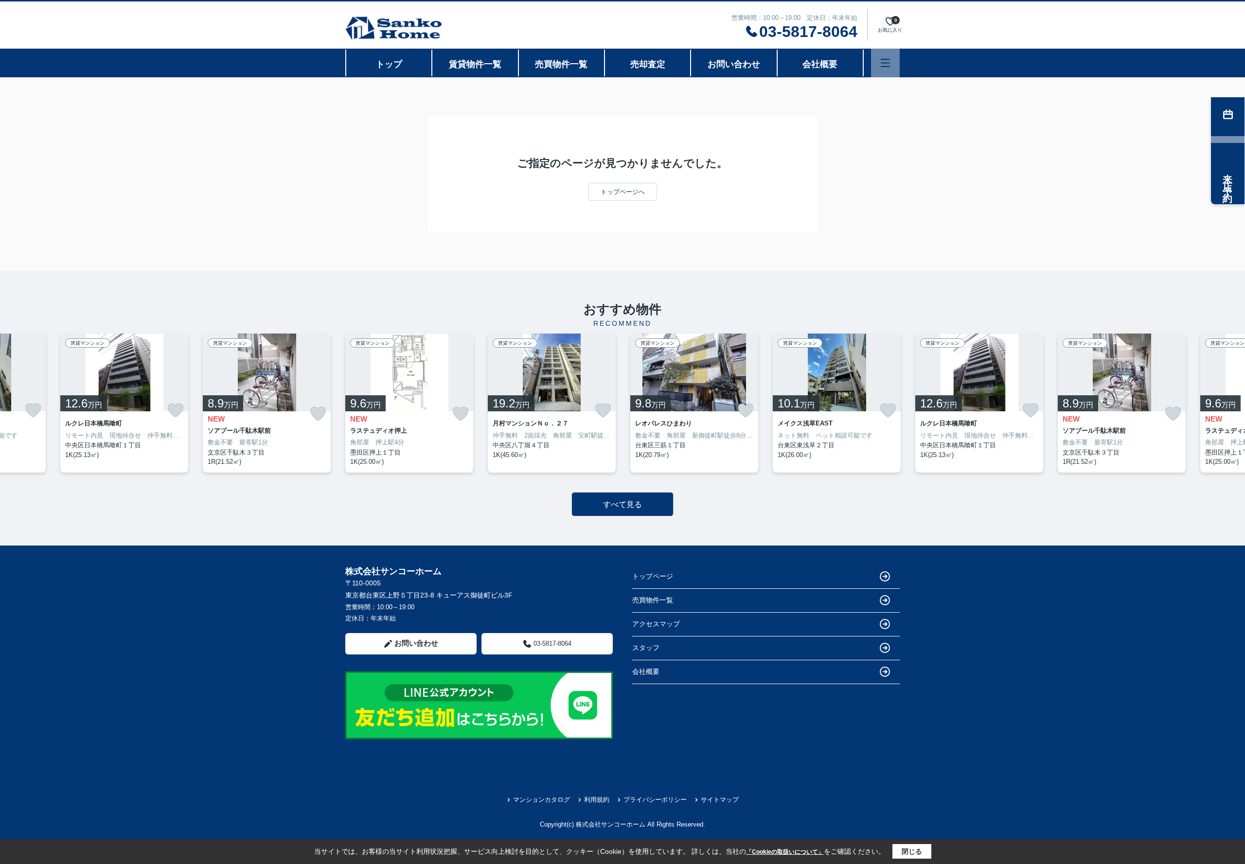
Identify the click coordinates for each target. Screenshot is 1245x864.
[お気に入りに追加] (33, 410)
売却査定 (647, 64)
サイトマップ (720, 799)
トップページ (652, 576)
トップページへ (623, 191)
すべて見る (622, 504)
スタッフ (645, 648)
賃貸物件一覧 (475, 64)
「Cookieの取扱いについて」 (785, 851)
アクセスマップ (656, 624)
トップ (389, 64)
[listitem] (409, 403)
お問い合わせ (734, 64)
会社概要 (819, 64)
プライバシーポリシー (655, 799)
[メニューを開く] (885, 62)
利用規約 (596, 799)
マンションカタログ (541, 799)
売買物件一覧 (561, 64)
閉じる (912, 851)
